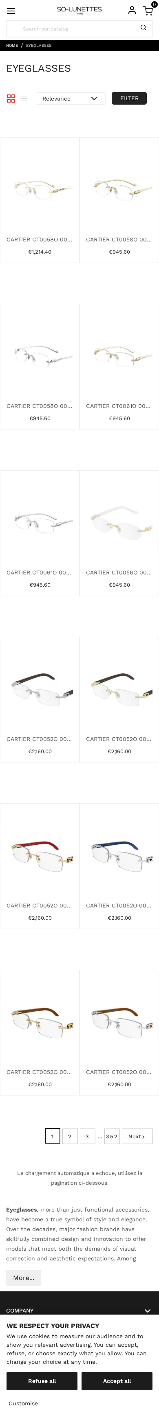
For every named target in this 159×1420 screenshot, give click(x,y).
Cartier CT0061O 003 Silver (40, 572)
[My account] (132, 10)
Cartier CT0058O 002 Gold (119, 239)
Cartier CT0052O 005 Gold (119, 739)
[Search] (143, 29)
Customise (23, 1403)
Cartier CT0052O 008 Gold (40, 1072)
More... (23, 1278)
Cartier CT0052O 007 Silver (119, 905)
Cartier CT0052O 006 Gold (40, 905)
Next (134, 1136)
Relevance (56, 98)
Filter (129, 98)
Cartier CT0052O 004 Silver (40, 739)
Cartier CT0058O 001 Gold (40, 239)
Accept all (117, 1381)
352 (112, 1136)
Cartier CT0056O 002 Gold (119, 572)
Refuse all (42, 1381)
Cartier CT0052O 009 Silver (119, 1072)
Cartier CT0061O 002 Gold (119, 406)
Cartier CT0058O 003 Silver (40, 406)
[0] (148, 10)
